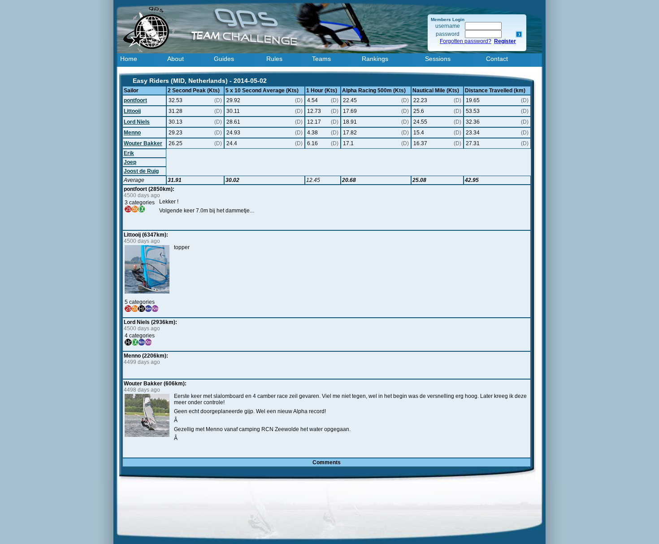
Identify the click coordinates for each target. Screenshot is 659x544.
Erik (129, 153)
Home (128, 58)
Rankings (375, 58)
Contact (497, 58)
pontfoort (135, 100)
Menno (132, 133)
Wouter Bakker (143, 143)
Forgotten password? (465, 41)
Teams (321, 58)
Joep (130, 162)
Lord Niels (137, 122)
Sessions (438, 58)
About (175, 58)
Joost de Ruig (141, 171)
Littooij (132, 111)
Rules (274, 58)
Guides (224, 58)
